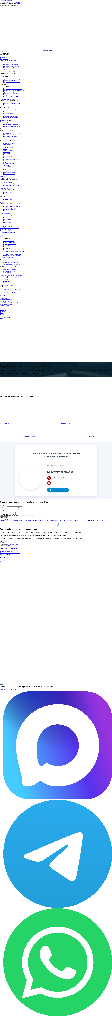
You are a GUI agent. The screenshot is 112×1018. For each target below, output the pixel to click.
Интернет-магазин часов (10, 168)
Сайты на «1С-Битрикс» (10, 269)
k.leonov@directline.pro (59, 483)
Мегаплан (6, 282)
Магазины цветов (8, 160)
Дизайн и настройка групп (10, 208)
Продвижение (4, 59)
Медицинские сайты (9, 143)
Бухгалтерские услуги (9, 172)
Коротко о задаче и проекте (7, 514)
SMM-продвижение (5, 202)
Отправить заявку (16, 2)
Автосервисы (7, 153)
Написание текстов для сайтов (11, 126)
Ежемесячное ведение (9, 209)
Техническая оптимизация (10, 114)
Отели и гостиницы (8, 156)
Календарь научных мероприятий (9, 302)
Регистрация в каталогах (10, 136)
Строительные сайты (9, 146)
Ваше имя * (3, 505)
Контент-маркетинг (5, 120)
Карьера (2, 314)
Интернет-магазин (8, 241)
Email (1, 507)
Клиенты (2, 57)
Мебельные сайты (8, 162)
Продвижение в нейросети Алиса (9, 520)
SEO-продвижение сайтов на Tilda (73, 520)
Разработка (3, 235)
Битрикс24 (6, 281)
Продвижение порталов (10, 93)
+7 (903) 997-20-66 (58, 478)
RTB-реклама (7, 222)
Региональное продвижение (11, 96)
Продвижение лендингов (10, 92)
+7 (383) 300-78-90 (5, 2)
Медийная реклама (5, 213)
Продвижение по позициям (11, 66)
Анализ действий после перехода (9, 231)
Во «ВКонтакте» (8, 192)
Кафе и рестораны (8, 169)
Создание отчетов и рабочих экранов (10, 233)
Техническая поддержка (6, 285)
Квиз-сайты (6, 248)
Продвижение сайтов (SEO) (8, 60)
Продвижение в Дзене (9, 134)
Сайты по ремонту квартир (11, 159)
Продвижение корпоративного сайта (13, 90)
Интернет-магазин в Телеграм (11, 255)
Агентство (3, 308)
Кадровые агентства (9, 174)
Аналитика (3, 225)
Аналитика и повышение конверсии (10, 553)
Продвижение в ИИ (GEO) (7, 72)
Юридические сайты (9, 171)
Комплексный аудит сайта (10, 117)
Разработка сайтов (5, 554)
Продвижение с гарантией (10, 64)
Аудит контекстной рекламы (11, 184)
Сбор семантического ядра (10, 113)
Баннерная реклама (8, 217)
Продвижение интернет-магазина (12, 89)
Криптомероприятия (6, 299)
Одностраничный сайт (9, 244)
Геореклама (6, 220)
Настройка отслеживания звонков (9, 228)
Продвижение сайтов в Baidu (11, 82)
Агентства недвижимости (10, 150)
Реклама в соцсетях (5, 188)
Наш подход (3, 310)
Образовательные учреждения (11, 264)
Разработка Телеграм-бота (10, 249)
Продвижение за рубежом (7, 99)
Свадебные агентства (9, 157)
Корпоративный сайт (9, 242)
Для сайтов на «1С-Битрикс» (11, 292)
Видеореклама (7, 219)
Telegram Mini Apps (8, 257)
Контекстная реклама (6, 178)
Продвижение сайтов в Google (11, 79)
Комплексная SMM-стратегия (11, 206)
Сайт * (2, 510)
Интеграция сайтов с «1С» (10, 291)
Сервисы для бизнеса (6, 304)
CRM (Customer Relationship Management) (11, 275)
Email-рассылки (7, 199)
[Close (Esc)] (110, 2)
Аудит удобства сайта (6, 229)
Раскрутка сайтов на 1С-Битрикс (28, 520)
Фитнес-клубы (7, 165)
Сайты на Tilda (7, 272)
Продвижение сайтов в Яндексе (12, 80)
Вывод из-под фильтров (10, 116)
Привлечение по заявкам (10, 69)
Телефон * (3, 509)
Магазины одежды (8, 163)
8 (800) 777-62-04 (5, 318)
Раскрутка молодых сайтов (10, 95)
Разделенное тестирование (7, 232)
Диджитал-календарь (6, 298)
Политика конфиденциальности (9, 689)
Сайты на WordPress (9, 271)
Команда (2, 311)
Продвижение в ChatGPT (56, 520)
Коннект (2, 295)
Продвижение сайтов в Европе (12, 104)
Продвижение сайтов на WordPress (93, 520)
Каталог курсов (4, 305)
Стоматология (7, 144)
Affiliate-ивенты (4, 301)
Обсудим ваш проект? (6, 0)
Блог (1, 313)
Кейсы (2, 56)
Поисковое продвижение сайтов (9, 548)
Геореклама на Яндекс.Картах (11, 185)
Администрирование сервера (11, 289)
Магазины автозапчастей (10, 155)
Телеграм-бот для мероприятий (12, 254)
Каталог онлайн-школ (6, 307)
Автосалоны (6, 152)
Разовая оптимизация (9, 111)
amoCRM (5, 279)
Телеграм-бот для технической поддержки (15, 252)
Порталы (5, 247)
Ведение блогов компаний (10, 124)
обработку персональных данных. (31, 515)
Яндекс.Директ (7, 182)
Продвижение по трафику (10, 67)
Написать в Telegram (59, 490)
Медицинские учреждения (10, 262)
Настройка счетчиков (6, 226)
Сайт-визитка (7, 245)
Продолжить (4, 541)
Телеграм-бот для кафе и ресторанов (13, 251)
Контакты (2, 316)
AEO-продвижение (43, 520)
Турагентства (7, 166)
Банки (5, 149)
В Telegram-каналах (8, 194)
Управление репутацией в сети (12, 133)
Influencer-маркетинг (9, 210)
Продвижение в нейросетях (7, 550)
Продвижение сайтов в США (11, 103)
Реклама (2, 176)
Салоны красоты (8, 147)
